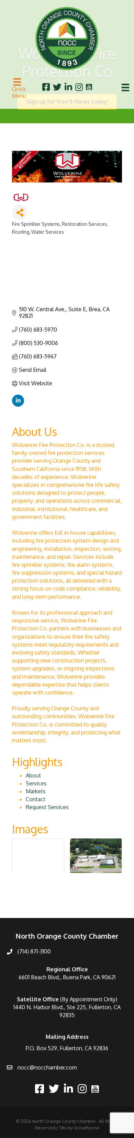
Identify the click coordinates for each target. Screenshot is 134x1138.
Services (36, 783)
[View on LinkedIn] (18, 404)
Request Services (47, 807)
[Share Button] (19, 212)
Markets (36, 791)
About (33, 775)
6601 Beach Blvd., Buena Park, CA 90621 (67, 977)
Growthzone (87, 1127)
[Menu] (125, 87)
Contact (35, 799)
